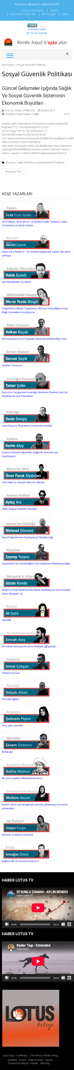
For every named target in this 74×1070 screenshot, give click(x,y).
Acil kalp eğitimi (10, 699)
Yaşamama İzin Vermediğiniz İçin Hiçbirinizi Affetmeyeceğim (36, 563)
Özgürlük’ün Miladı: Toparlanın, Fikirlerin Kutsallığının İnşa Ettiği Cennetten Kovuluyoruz (35, 310)
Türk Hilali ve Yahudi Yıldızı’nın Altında (23, 482)
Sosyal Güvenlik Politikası (50, 162)
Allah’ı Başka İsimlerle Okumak (19, 509)
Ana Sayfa (8, 64)
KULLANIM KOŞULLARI (23, 14)
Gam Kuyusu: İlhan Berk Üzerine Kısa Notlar (27, 425)
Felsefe (34, 1063)
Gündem (10, 114)
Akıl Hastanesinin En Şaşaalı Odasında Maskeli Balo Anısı (34, 338)
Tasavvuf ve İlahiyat (18, 1063)
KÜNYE (54, 10)
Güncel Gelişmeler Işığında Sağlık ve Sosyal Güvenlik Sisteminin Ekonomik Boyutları (36, 95)
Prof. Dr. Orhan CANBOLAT (20, 110)
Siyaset (49, 1059)
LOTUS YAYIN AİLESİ (32, 10)
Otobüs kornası (11, 673)
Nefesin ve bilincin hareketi (17, 834)
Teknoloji (45, 1063)
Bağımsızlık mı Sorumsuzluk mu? (20, 861)
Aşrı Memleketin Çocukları (16, 282)
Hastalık (6, 620)
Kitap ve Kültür (35, 1059)
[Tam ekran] (69, 924)
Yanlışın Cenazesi (12, 365)
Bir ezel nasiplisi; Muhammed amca (22, 778)
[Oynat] (7, 924)
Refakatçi (7, 751)
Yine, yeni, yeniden (13, 725)
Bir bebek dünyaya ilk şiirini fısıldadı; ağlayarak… (30, 646)
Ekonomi (11, 162)
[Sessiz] (63, 924)
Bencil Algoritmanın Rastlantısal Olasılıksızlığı (27, 537)
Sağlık (35, 114)
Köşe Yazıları (24, 114)
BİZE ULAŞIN (49, 14)
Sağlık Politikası (25, 162)
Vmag (55, 1055)
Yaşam (22, 1059)
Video (65, 14)
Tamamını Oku (13, 171)
